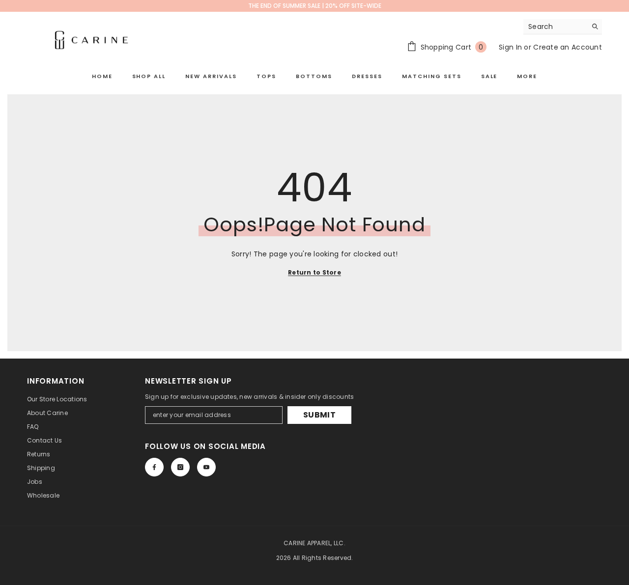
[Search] (562, 26)
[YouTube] (206, 467)
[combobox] (555, 26)
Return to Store (314, 272)
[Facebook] (154, 467)
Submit (319, 414)
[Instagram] (180, 467)
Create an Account (567, 47)
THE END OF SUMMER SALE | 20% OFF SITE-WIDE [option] (314, 5)
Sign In (510, 47)
